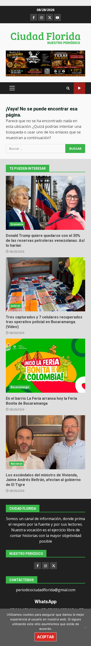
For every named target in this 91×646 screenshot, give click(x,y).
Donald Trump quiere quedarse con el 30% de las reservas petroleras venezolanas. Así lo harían (45, 203)
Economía (17, 224)
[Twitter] (53, 565)
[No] (85, 627)
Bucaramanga (20, 387)
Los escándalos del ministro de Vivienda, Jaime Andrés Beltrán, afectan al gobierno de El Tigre (45, 442)
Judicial (15, 305)
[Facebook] (37, 565)
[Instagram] (45, 565)
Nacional (16, 463)
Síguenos (79, 88)
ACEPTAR (45, 636)
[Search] (68, 88)
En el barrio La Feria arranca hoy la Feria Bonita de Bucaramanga (45, 366)
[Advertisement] (45, 63)
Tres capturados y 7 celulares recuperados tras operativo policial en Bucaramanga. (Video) (45, 284)
